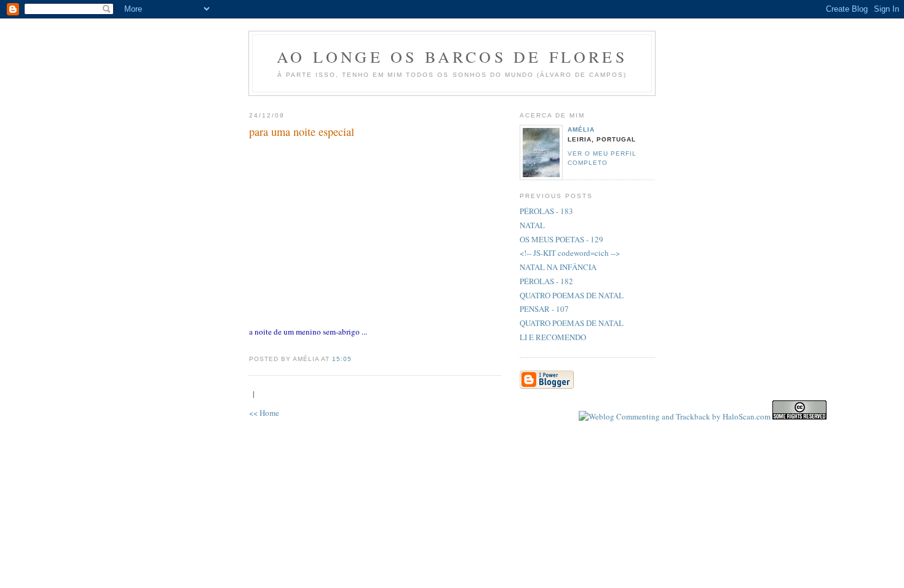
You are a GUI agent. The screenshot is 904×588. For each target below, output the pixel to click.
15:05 (342, 359)
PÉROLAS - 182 (546, 281)
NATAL (532, 225)
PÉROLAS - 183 (546, 211)
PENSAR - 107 (544, 308)
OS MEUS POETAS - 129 (561, 239)
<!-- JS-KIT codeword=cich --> (570, 252)
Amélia (581, 129)
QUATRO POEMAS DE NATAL (572, 295)
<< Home (264, 412)
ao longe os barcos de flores (452, 56)
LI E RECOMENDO (553, 337)
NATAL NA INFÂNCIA (558, 266)
